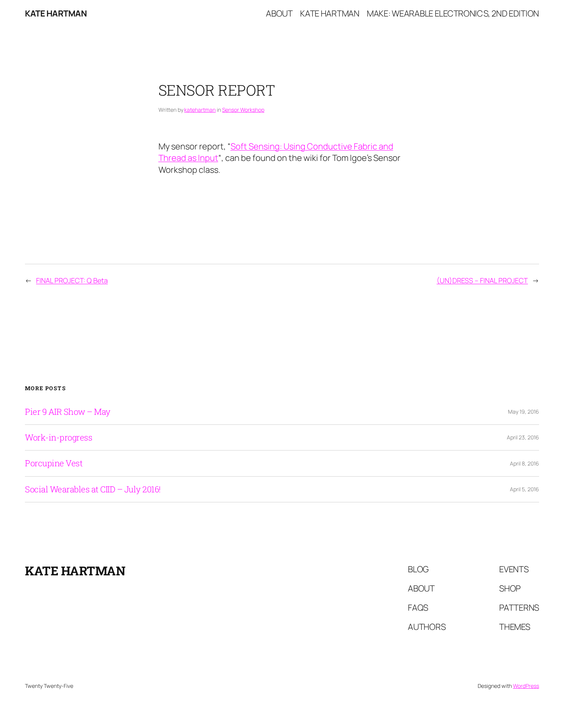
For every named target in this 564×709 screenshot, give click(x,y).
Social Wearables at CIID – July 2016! (93, 489)
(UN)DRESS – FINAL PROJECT (482, 280)
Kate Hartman (56, 13)
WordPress (526, 685)
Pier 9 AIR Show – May (67, 412)
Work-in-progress (58, 437)
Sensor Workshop (243, 109)
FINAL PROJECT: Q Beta (72, 280)
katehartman (200, 109)
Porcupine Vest (53, 463)
